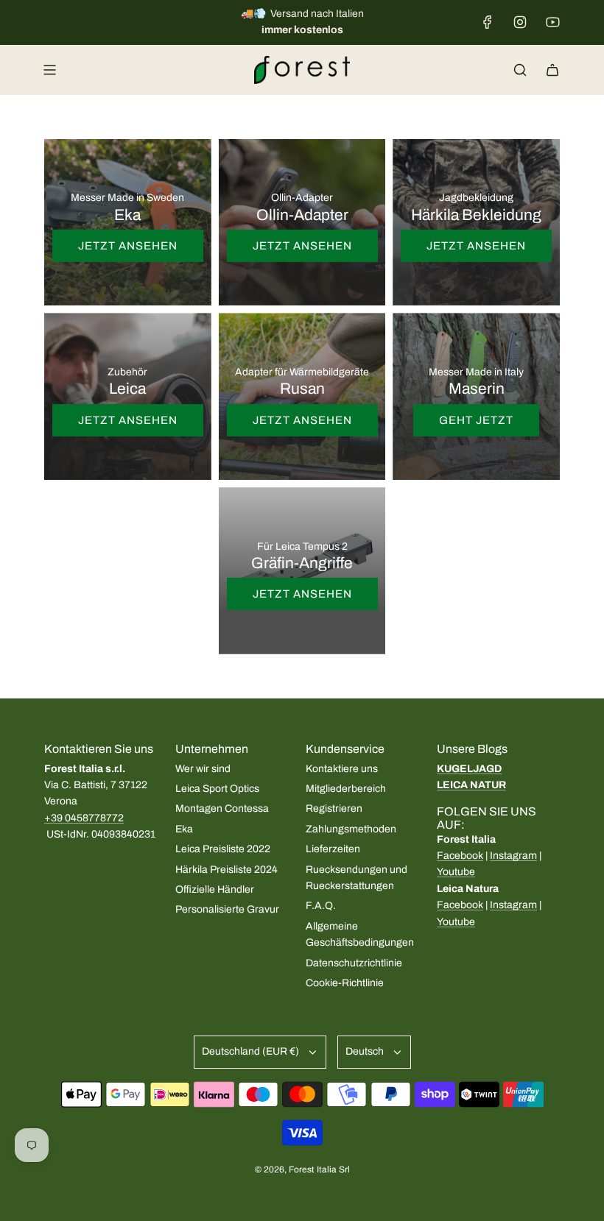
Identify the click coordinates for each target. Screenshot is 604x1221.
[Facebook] (487, 22)
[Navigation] (49, 70)
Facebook (460, 855)
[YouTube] (552, 22)
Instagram (513, 855)
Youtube (456, 871)
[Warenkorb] (552, 70)
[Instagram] (520, 22)
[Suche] (520, 70)
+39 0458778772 (84, 818)
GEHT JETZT (476, 420)
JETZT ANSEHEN (128, 246)
